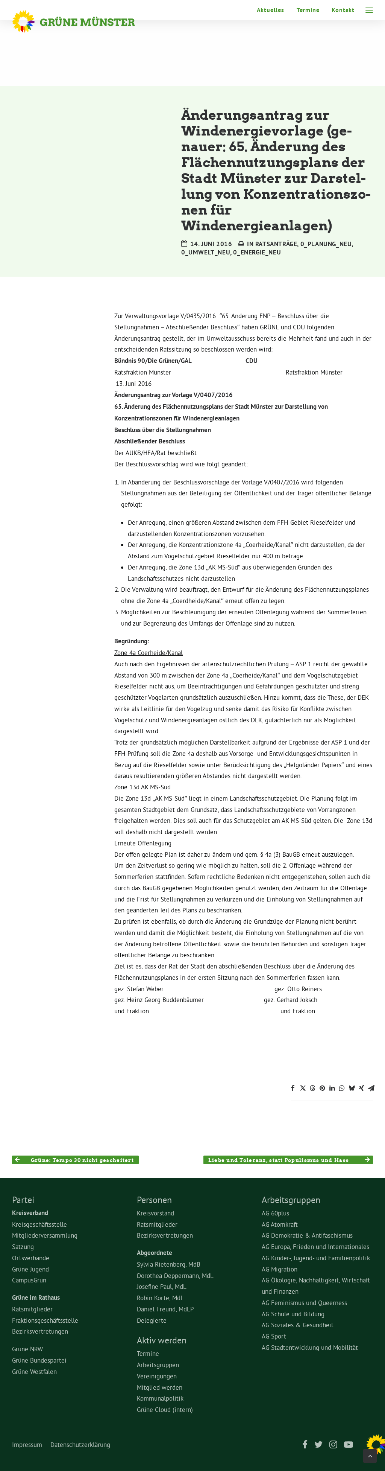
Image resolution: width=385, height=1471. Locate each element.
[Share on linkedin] (331, 1088)
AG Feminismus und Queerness (304, 1303)
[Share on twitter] (302, 1088)
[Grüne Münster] (83, 21)
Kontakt (343, 10)
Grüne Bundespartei (39, 1360)
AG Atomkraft (280, 1224)
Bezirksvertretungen (40, 1331)
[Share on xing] (361, 1088)
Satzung (23, 1246)
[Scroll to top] (370, 1454)
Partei (23, 1199)
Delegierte (152, 1320)
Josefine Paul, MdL (161, 1286)
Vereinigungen (157, 1376)
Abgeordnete (154, 1253)
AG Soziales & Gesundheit (297, 1325)
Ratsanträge (276, 244)
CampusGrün (29, 1280)
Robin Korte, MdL (160, 1298)
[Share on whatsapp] (341, 1088)
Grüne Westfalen (34, 1371)
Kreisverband (30, 1213)
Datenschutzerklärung (80, 1444)
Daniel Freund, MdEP (165, 1309)
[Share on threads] (312, 1088)
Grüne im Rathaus (36, 1297)
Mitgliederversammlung (44, 1235)
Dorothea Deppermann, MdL (175, 1275)
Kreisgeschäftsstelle (39, 1224)
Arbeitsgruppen (158, 1365)
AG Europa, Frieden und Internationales (315, 1246)
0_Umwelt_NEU (205, 252)
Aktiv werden (161, 1340)
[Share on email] (371, 1088)
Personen (154, 1199)
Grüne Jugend (30, 1269)
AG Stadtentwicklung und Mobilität (310, 1347)
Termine (308, 10)
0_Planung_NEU (326, 244)
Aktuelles (270, 10)
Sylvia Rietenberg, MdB (168, 1264)
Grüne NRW (27, 1349)
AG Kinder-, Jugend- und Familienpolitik (316, 1258)
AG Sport (274, 1336)
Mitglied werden (159, 1387)
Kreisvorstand (155, 1213)
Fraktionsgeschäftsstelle (45, 1320)
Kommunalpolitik (160, 1398)
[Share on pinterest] (322, 1088)
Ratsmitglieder (32, 1309)
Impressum (27, 1444)
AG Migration (279, 1269)
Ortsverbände (30, 1258)
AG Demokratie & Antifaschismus (307, 1235)
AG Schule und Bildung (293, 1314)
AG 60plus (275, 1213)
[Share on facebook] (292, 1088)
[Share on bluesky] (351, 1088)
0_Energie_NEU (257, 252)
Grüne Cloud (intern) (165, 1409)
